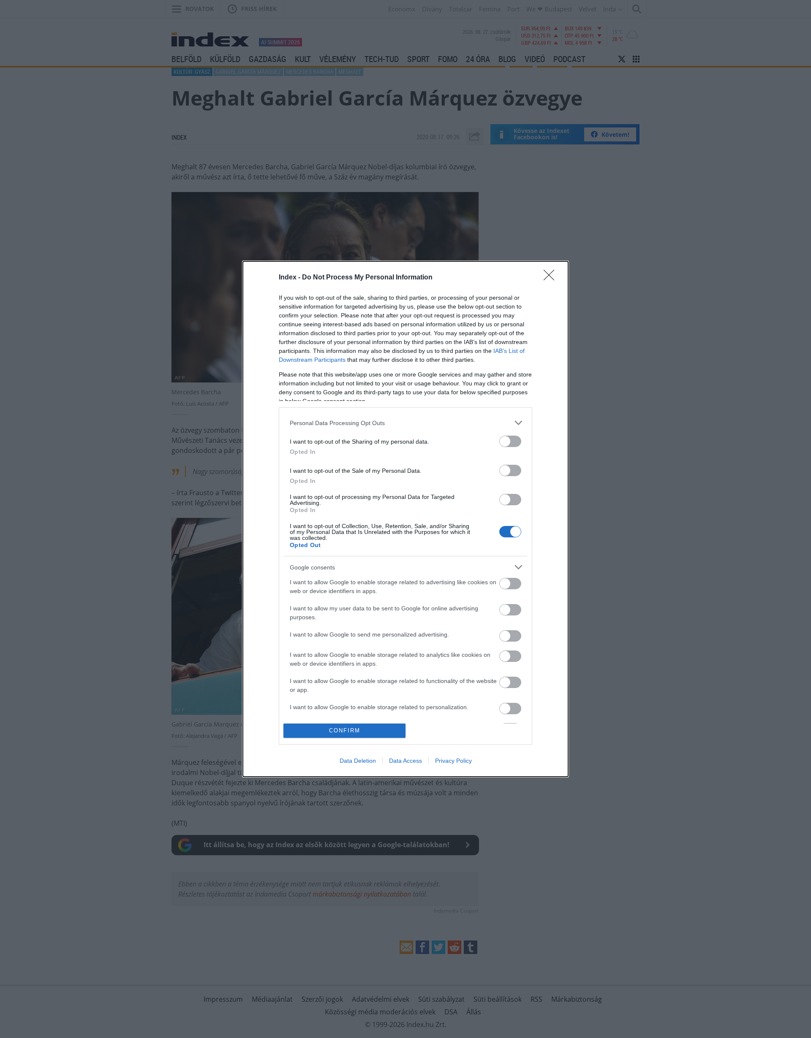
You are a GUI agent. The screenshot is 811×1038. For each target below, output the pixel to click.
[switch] (510, 441)
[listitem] (405, 422)
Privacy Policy (453, 760)
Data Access (405, 760)
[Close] (552, 278)
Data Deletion (358, 760)
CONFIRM (344, 730)
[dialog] (405, 519)
